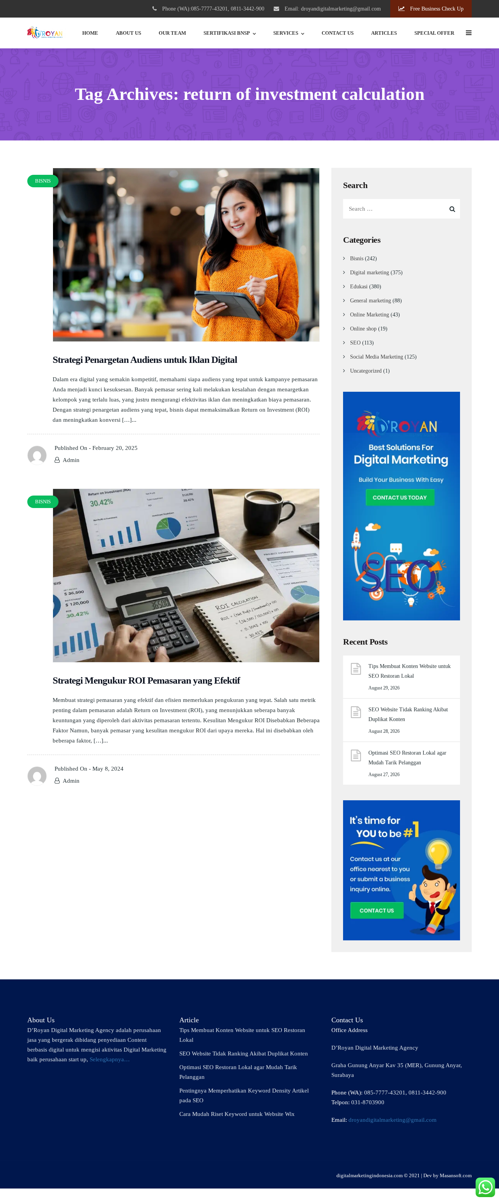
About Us (128, 33)
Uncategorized (366, 371)
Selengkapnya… (110, 1059)
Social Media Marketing (376, 357)
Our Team (172, 33)
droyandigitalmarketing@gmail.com (393, 1120)
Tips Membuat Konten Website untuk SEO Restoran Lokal (409, 671)
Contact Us (338, 33)
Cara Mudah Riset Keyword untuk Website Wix (237, 1114)
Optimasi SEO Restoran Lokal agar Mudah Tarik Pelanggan (407, 758)
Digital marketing (369, 272)
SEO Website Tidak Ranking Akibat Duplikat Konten (408, 714)
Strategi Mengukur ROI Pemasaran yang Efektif (146, 680)
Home (90, 33)
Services (285, 33)
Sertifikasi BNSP (226, 33)
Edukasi (359, 287)
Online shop (363, 329)
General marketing (370, 301)
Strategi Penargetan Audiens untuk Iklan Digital (145, 359)
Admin (71, 460)
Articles (384, 33)
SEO (355, 343)
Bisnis (356, 258)
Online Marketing (369, 315)
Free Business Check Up (436, 9)
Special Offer (434, 33)
